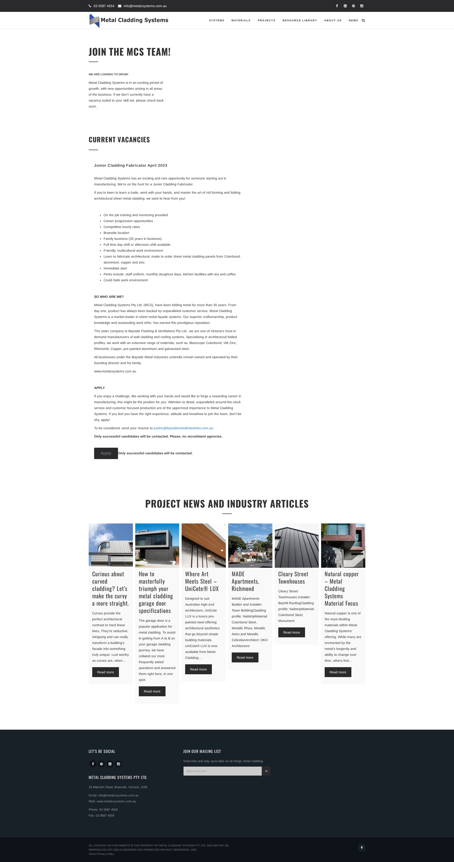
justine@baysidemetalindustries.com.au (183, 428)
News (353, 20)
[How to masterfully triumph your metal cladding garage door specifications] (157, 545)
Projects (266, 20)
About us (333, 20)
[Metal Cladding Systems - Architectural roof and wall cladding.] (129, 20)
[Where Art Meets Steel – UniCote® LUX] (204, 545)
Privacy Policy (106, 854)
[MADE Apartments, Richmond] (250, 545)
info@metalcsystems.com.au (145, 6)
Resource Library (300, 20)
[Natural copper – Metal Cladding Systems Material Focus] (343, 545)
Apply (106, 453)
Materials (241, 20)
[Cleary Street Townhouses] (297, 545)
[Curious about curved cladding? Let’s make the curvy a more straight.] (111, 545)
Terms (92, 854)
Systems (216, 20)
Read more (105, 672)
